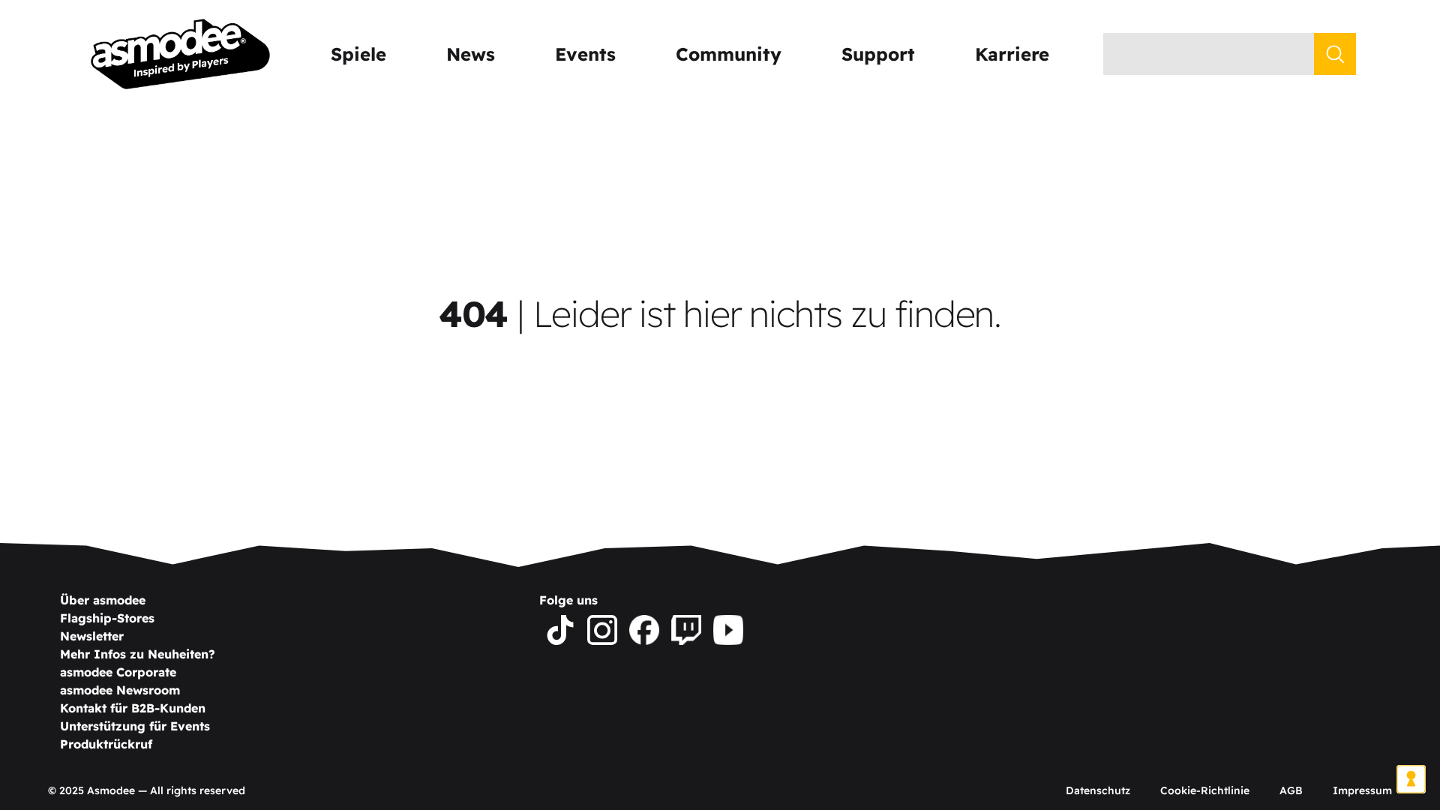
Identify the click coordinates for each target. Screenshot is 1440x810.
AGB (1291, 790)
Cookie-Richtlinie (1205, 790)
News (470, 54)
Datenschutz (1098, 790)
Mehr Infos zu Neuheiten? (137, 654)
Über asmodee (103, 600)
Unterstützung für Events (135, 726)
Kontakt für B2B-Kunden (133, 708)
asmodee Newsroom (120, 690)
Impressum (1362, 790)
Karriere (1012, 54)
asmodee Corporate (118, 672)
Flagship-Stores (107, 618)
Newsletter (92, 636)
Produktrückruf (106, 744)
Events (585, 54)
